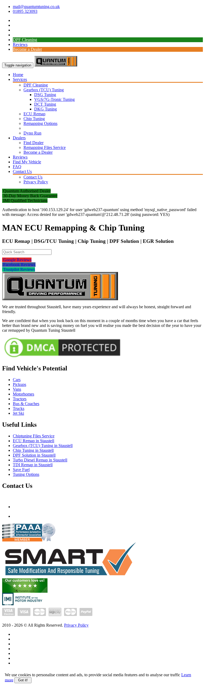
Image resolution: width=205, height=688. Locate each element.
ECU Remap (34, 114)
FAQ (17, 166)
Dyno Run (32, 133)
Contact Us (22, 171)
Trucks (18, 408)
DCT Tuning (45, 104)
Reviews (20, 44)
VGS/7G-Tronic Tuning (54, 99)
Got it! (23, 680)
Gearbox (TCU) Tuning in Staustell (43, 445)
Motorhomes (23, 394)
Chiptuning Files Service (33, 436)
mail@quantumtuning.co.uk (36, 6)
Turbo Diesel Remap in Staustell (40, 460)
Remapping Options (40, 123)
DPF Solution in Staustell (34, 455)
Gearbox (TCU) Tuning (43, 90)
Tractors (19, 399)
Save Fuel (21, 469)
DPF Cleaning (25, 39)
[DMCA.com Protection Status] (62, 358)
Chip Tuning (34, 118)
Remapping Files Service (44, 147)
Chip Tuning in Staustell (33, 450)
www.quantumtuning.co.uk (36, 516)
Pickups (19, 384)
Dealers (19, 138)
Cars (17, 379)
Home (18, 74)
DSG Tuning (45, 94)
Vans (17, 389)
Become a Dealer (27, 49)
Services (20, 79)
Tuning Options (26, 474)
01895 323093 (25, 11)
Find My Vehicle (27, 162)
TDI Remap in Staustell (33, 464)
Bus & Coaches (26, 403)
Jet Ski (18, 413)
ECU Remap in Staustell (33, 440)
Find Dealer (33, 142)
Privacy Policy (35, 182)
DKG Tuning (45, 109)
